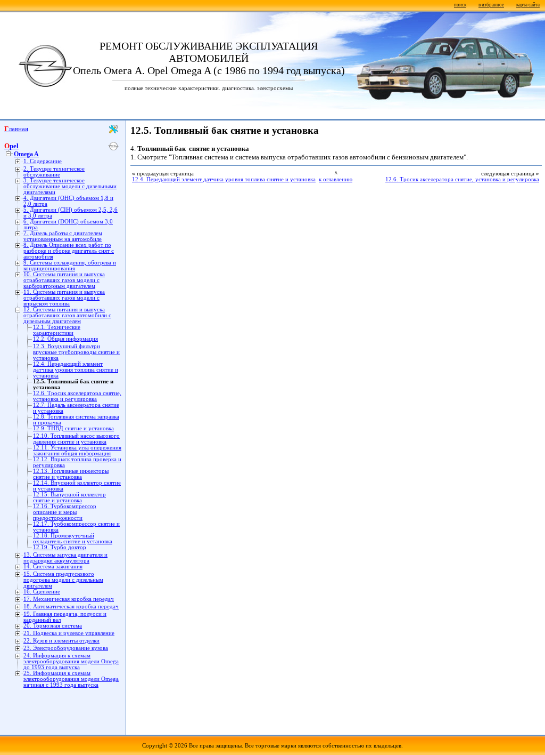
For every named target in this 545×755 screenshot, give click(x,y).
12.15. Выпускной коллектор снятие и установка (69, 497)
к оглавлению (335, 179)
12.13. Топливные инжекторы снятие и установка (71, 474)
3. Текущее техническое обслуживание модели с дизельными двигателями (70, 186)
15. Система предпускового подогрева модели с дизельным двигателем (63, 580)
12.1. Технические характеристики (56, 330)
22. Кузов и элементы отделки (61, 641)
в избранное (491, 4)
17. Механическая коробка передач (68, 599)
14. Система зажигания (52, 566)
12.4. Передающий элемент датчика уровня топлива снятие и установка (75, 370)
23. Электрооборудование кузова (65, 648)
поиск (460, 4)
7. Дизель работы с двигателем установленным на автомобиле (62, 236)
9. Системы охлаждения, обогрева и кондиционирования (69, 265)
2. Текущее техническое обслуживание (54, 172)
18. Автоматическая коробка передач (71, 606)
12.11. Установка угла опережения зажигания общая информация (77, 450)
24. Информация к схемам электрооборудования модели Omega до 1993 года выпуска (71, 661)
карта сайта (528, 4)
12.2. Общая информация (65, 339)
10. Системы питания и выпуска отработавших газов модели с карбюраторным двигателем (64, 280)
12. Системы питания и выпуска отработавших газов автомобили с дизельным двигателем (67, 315)
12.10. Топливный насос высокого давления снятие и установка (76, 439)
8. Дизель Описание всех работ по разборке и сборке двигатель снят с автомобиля (68, 251)
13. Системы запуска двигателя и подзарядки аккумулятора (65, 558)
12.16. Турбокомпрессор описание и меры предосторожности (64, 512)
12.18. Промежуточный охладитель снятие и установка (72, 538)
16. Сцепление (41, 592)
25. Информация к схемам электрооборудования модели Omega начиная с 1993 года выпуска (71, 679)
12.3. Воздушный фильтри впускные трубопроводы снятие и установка (76, 352)
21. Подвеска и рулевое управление (68, 633)
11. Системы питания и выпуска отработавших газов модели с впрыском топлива (64, 298)
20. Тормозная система (52, 626)
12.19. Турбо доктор (59, 547)
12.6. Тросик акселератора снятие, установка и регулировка (77, 396)
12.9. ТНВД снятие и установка (73, 428)
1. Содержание (42, 161)
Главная (16, 129)
